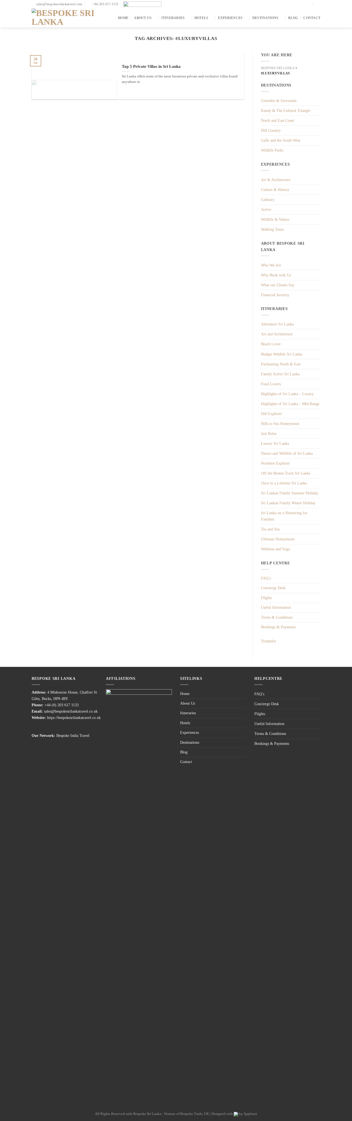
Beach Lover (271, 344)
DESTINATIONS (265, 18)
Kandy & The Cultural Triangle (285, 110)
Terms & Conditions (277, 617)
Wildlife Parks (272, 150)
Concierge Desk (273, 588)
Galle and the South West (280, 140)
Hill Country (271, 130)
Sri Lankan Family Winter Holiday (288, 503)
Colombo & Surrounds (278, 100)
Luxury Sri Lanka (275, 443)
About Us (187, 703)
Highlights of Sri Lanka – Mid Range (290, 403)
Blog (184, 752)
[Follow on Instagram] (308, 4)
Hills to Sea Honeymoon (280, 423)
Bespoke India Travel (72, 735)
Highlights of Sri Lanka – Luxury (287, 394)
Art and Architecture (277, 334)
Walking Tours (272, 229)
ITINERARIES (173, 18)
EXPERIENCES (230, 18)
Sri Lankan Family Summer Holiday (289, 493)
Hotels (185, 723)
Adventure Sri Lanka (277, 324)
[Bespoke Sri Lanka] (69, 18)
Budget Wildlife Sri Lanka (281, 354)
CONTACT (311, 18)
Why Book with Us (276, 275)
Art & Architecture (275, 179)
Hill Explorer (271, 413)
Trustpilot (268, 641)
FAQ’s (266, 578)
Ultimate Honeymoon (278, 539)
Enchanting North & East (281, 364)
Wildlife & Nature (275, 219)
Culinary (267, 199)
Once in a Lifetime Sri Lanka (284, 483)
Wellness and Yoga (275, 549)
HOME (123, 18)
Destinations (189, 742)
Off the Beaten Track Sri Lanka (285, 473)
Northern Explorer (275, 463)
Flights (266, 598)
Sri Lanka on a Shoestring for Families (284, 516)
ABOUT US (143, 18)
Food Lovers (271, 384)
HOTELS (201, 18)
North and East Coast (277, 120)
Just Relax (269, 433)
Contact (186, 762)
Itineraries (188, 713)
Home (184, 694)
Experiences (189, 733)
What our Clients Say (277, 285)
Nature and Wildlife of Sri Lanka (287, 453)
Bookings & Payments (278, 627)
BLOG (293, 18)
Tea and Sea (270, 529)
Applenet (250, 1114)
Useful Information (276, 607)
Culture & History (275, 189)
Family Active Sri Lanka (280, 374)
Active (266, 209)
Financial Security (275, 295)
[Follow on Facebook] (304, 4)
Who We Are (271, 265)
